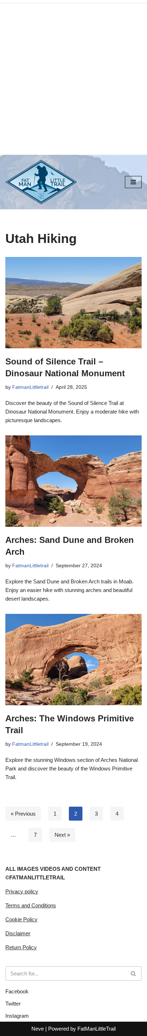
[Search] (134, 973)
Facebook (17, 991)
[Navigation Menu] (133, 182)
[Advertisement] (73, 77)
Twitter (13, 1004)
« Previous (23, 814)
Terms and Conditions (30, 905)
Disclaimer (17, 933)
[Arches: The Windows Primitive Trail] (73, 659)
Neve (37, 1029)
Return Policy (21, 947)
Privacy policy (21, 891)
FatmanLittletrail (30, 387)
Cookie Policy (21, 919)
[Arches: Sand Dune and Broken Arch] (73, 481)
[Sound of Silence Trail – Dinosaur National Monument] (73, 302)
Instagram (17, 1016)
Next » (62, 835)
